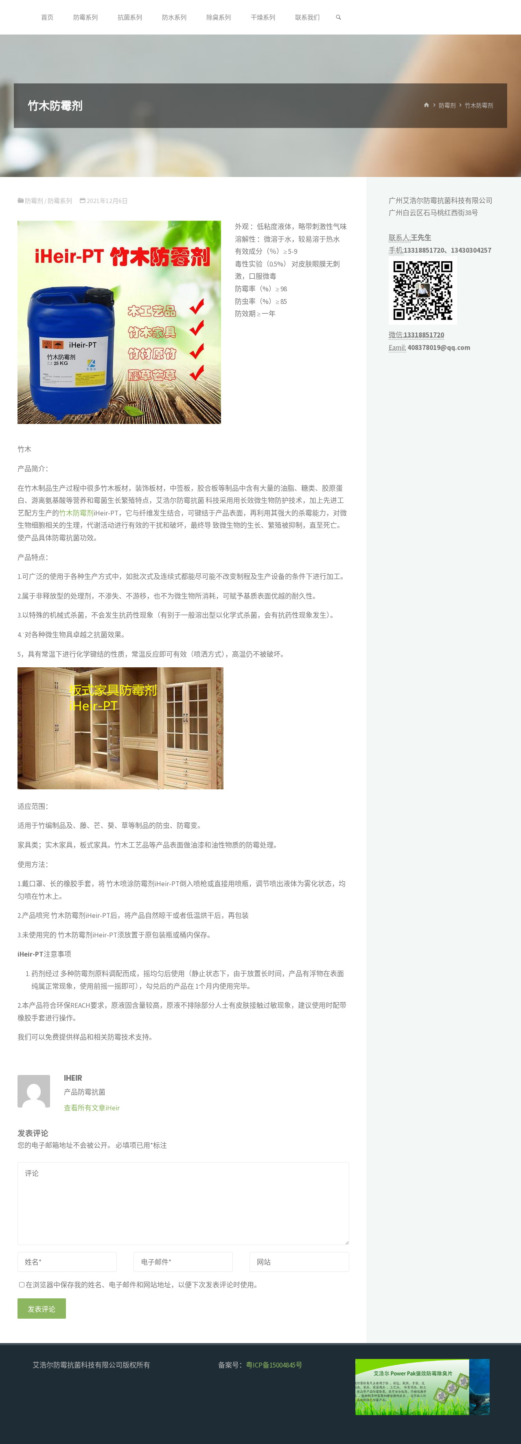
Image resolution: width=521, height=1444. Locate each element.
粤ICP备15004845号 (274, 1365)
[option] (422, 1387)
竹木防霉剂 (76, 513)
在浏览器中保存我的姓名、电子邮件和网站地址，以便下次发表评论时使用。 (143, 1284)
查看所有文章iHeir (92, 1107)
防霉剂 (447, 105)
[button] (368, 1387)
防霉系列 (60, 201)
